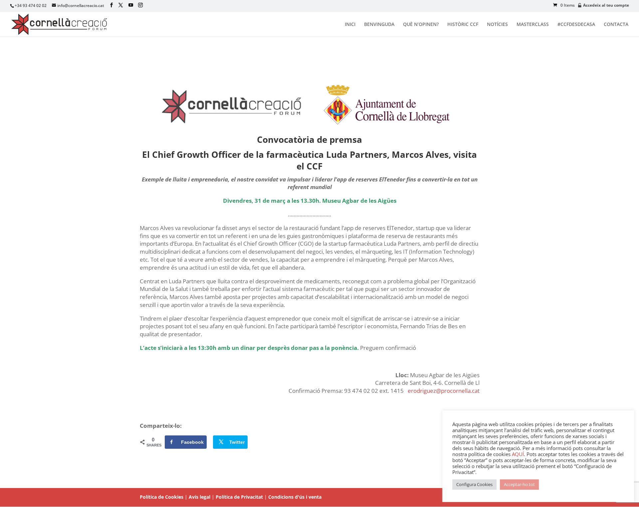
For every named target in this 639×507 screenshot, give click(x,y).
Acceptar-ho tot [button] (519, 484)
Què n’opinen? (421, 24)
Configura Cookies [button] (474, 484)
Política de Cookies (161, 497)
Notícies (497, 24)
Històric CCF (462, 24)
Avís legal (199, 497)
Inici (350, 24)
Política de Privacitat (239, 497)
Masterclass (533, 24)
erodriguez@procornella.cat (444, 390)
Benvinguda (379, 24)
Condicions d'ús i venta (294, 497)
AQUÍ (518, 454)
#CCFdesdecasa (576, 24)
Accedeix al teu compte (606, 5)
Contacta (616, 24)
